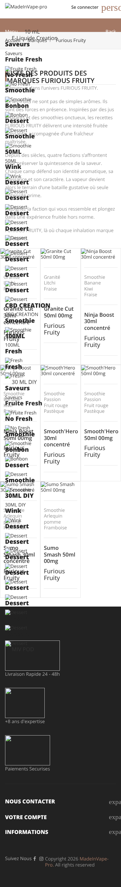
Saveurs (13, 53)
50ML (11, 161)
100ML (12, 345)
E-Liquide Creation (35, 38)
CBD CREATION (21, 314)
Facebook (34, 858)
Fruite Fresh (23, 59)
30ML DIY (15, 505)
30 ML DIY (24, 382)
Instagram (41, 858)
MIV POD (23, 649)
